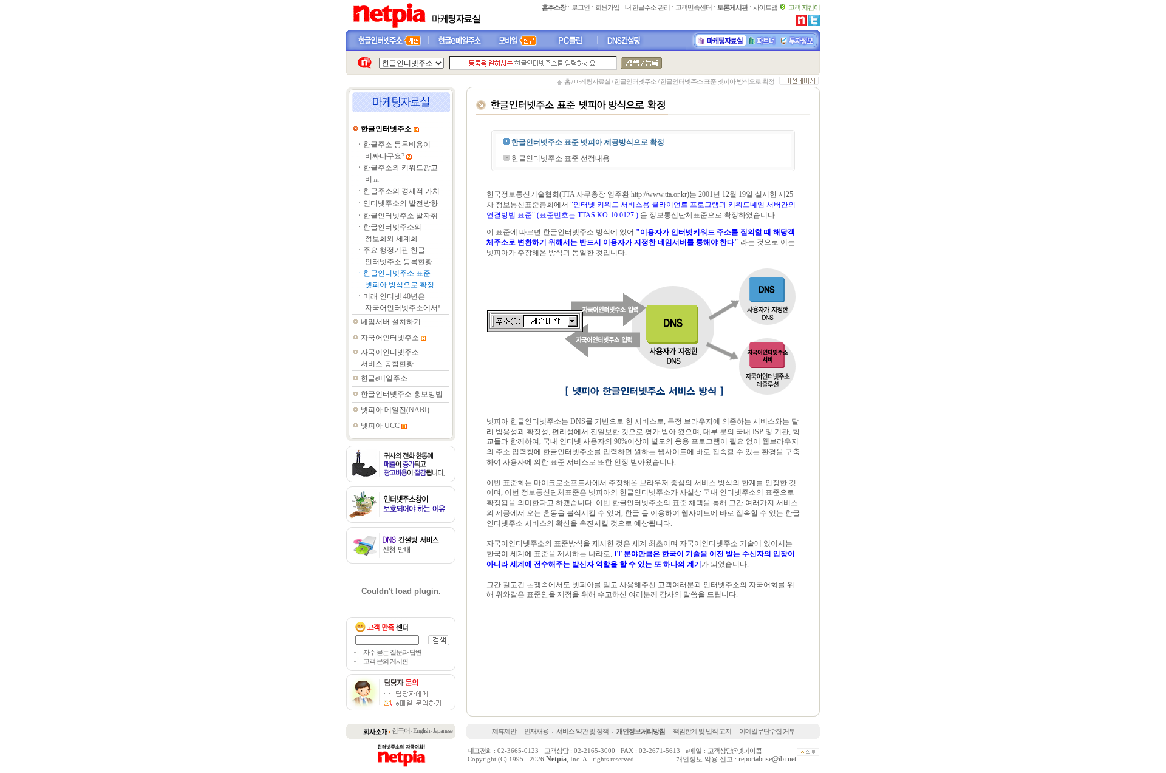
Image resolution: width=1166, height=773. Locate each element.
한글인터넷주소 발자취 (400, 215)
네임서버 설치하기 (391, 322)
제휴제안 (504, 731)
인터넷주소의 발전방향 (400, 203)
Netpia (556, 759)
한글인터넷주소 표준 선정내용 (560, 158)
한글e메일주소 (384, 378)
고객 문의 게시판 (385, 661)
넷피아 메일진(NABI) (395, 410)
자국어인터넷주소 (390, 337)
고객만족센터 (693, 7)
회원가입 (607, 7)
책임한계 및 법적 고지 (702, 731)
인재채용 (536, 731)
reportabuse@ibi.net (767, 759)
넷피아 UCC (380, 425)
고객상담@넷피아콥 (734, 750)
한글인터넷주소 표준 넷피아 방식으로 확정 (717, 81)
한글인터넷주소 (635, 81)
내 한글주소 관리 (647, 7)
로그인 (580, 7)
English (421, 730)
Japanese (442, 730)
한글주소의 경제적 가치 (401, 191)
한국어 (401, 730)
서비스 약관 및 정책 (582, 731)
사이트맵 (765, 7)
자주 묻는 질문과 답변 (392, 652)
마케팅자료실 (592, 81)
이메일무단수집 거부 (767, 731)
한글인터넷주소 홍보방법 (402, 394)
